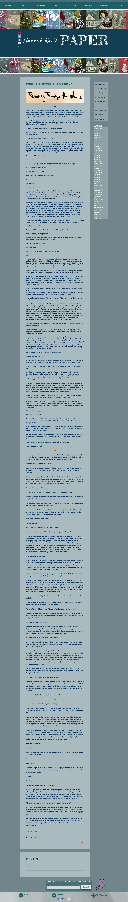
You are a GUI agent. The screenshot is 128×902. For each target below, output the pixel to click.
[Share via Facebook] (26, 837)
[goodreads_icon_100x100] (19, 43)
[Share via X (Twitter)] (31, 837)
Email (48, 885)
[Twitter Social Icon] (19, 36)
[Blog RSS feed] (2, 56)
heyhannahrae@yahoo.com (30, 895)
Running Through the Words (32, 831)
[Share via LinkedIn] (36, 837)
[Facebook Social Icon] (19, 40)
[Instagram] (19, 33)
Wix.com (105, 895)
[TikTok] (19, 46)
